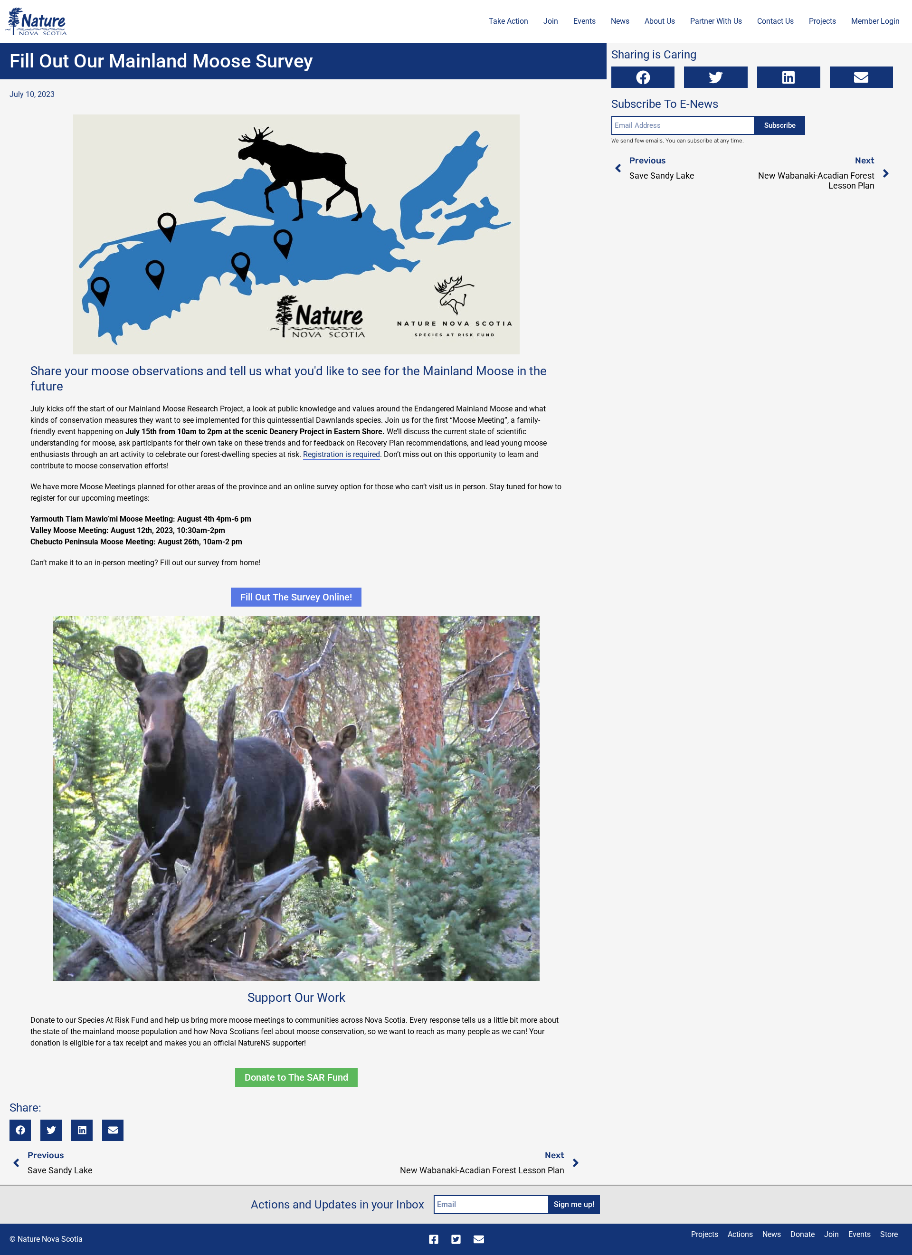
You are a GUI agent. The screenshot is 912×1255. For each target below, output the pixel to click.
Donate (802, 1234)
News (620, 21)
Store (889, 1234)
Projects (822, 21)
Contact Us (775, 21)
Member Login (875, 21)
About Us (660, 21)
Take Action (508, 21)
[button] (20, 1130)
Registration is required (341, 454)
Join (550, 21)
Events (584, 21)
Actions (740, 1234)
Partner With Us (716, 21)
